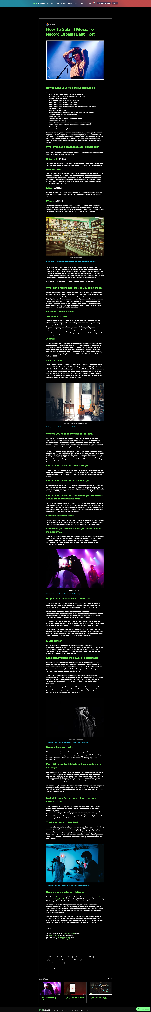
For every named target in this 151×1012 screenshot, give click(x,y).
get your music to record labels (55, 960)
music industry (51, 957)
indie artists (60, 957)
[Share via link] (58, 968)
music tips (68, 957)
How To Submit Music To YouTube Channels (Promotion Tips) (75, 998)
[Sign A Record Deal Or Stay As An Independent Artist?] (50, 988)
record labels (89, 957)
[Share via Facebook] (47, 968)
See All (110, 978)
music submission (78, 957)
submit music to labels (71, 960)
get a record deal (84, 960)
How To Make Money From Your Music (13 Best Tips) (100, 998)
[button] (70, 3)
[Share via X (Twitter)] (50, 968)
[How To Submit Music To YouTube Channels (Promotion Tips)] (75, 988)
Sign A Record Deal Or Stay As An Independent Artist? (49, 998)
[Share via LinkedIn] (54, 968)
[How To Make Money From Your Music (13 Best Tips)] (100, 988)
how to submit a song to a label (55, 963)
